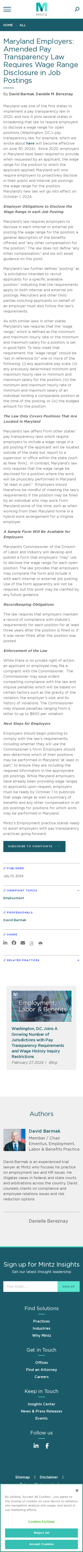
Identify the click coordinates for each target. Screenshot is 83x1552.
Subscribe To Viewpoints (30, 846)
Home (8, 25)
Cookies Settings (41, 1521)
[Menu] (7, 9)
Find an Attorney (41, 1370)
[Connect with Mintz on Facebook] (47, 1448)
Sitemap (22, 1477)
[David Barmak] (14, 1140)
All (22, 25)
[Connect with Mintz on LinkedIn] (36, 1448)
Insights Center (41, 1404)
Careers (42, 1377)
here (30, 143)
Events (41, 1418)
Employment (13, 898)
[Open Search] (77, 9)
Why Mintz (41, 1335)
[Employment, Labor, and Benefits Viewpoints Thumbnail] (41, 1006)
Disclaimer (49, 1477)
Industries (41, 1328)
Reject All (41, 1533)
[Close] (77, 1490)
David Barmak (21, 94)
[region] (41, 1518)
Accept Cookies (41, 1544)
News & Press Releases (41, 1411)
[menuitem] (9, 25)
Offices (41, 1363)
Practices (41, 1321)
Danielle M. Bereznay (54, 94)
